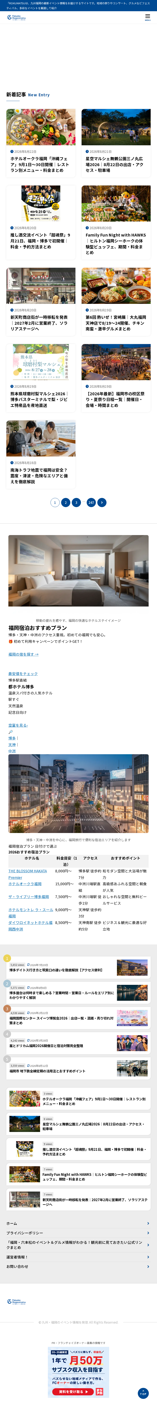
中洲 (12, 750)
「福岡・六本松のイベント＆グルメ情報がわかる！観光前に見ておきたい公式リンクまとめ (74, 1245)
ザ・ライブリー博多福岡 (28, 896)
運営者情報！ (17, 1257)
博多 (12, 738)
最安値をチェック (23, 673)
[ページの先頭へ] (143, 1393)
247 (91, 502)
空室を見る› (18, 725)
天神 (12, 744)
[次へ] (102, 502)
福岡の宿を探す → (23, 654)
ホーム (11, 1223)
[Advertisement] (78, 60)
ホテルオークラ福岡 (24, 883)
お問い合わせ (17, 1266)
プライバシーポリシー (24, 1232)
